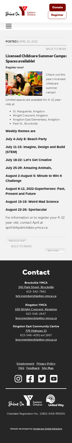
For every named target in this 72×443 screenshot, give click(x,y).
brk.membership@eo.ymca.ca (36, 296)
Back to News (56, 49)
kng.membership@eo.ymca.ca (36, 318)
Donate (57, 7)
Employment (25, 363)
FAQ (21, 368)
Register (57, 15)
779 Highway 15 (36, 330)
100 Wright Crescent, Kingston (36, 309)
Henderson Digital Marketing (47, 428)
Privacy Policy (46, 363)
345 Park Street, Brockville (36, 287)
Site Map (48, 368)
